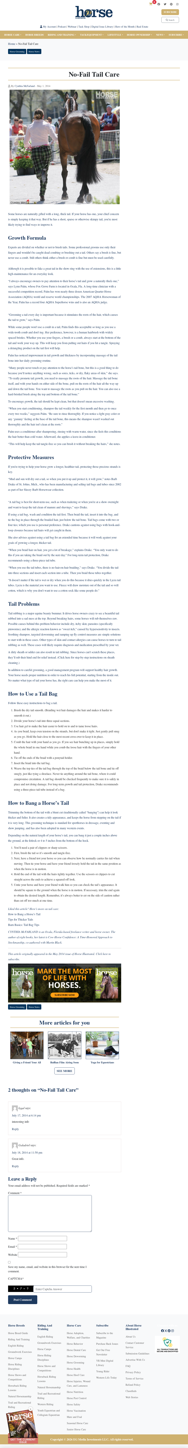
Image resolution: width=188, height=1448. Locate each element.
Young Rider (102, 1371)
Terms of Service (134, 1378)
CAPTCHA (16, 1278)
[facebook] (159, 4)
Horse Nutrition (75, 1392)
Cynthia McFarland (25, 86)
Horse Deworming (76, 1356)
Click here (102, 954)
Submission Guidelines (137, 1353)
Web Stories (132, 1397)
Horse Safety (73, 1404)
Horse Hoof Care (75, 1375)
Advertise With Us (135, 1359)
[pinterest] (171, 4)
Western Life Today (106, 1377)
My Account (49, 26)
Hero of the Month (125, 26)
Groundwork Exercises (20, 1352)
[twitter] (165, 4)
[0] (150, 4)
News (159, 34)
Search (171, 19)
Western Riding (45, 1404)
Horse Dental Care (76, 1350)
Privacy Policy (133, 1372)
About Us (130, 1336)
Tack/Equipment (91, 34)
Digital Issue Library (102, 26)
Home (11, 44)
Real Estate (142, 26)
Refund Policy (133, 1384)
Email (12, 1246)
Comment (15, 1193)
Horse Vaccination (76, 1410)
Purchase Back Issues (107, 1343)
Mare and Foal (74, 1417)
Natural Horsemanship (19, 1396)
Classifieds (131, 1391)
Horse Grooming (17, 51)
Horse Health (73, 1368)
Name (12, 1238)
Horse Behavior (75, 1343)
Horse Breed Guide (18, 1333)
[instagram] (177, 4)
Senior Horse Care (76, 1429)
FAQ (128, 1366)
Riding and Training (61, 34)
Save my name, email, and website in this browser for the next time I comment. (47, 1269)
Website (12, 1255)
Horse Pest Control (76, 1398)
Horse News (34, 51)
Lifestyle (114, 34)
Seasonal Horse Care (77, 1423)
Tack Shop (83, 26)
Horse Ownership (138, 34)
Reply (15, 1129)
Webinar (72, 26)
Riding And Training (19, 1339)
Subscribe (170, 12)
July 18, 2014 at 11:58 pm (27, 1152)
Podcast (62, 26)
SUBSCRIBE (175, 34)
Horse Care (12, 34)
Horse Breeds (34, 34)
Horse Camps (15, 1358)
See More (64, 1071)
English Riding (16, 1345)
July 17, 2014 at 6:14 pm (26, 1115)
